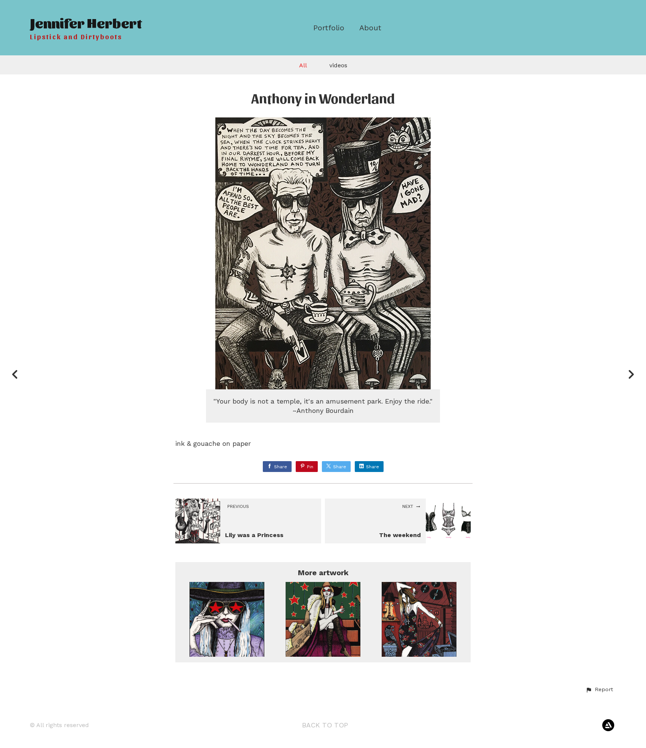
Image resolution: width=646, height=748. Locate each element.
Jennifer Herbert (86, 22)
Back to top (325, 725)
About (370, 28)
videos (338, 65)
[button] (599, 689)
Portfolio (328, 28)
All (303, 65)
